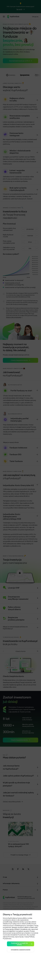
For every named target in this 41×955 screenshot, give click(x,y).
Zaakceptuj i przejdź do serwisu (19, 944)
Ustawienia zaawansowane (20, 950)
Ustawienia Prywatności (18, 935)
